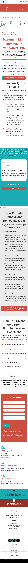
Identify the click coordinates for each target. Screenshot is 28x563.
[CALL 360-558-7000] (14, 491)
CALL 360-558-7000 (14, 494)
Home (7, 9)
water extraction (12, 78)
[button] (3, 2)
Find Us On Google (14, 530)
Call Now (21, 9)
